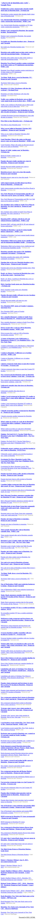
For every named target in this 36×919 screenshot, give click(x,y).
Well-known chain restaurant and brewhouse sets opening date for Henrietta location (15, 626)
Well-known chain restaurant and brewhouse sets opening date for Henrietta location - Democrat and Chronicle (17, 620)
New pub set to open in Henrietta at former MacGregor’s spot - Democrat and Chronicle (15, 563)
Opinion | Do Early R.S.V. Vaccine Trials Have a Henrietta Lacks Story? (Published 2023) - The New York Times (17, 435)
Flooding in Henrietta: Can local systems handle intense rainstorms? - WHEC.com (16, 230)
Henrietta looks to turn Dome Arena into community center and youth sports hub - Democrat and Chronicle (18, 507)
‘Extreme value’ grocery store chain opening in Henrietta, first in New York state (15, 716)
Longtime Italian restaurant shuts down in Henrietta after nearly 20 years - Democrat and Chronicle (18, 485)
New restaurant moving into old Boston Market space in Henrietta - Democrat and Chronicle (16, 772)
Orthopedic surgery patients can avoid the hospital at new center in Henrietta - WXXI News (18, 449)
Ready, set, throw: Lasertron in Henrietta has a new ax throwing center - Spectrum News (17, 274)
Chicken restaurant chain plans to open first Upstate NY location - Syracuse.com (18, 364)
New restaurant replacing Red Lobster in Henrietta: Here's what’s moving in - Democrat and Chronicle (18, 698)
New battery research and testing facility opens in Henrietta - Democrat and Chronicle (17, 761)
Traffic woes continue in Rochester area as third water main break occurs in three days (17, 105)
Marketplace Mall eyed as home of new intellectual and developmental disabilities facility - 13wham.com (18, 241)
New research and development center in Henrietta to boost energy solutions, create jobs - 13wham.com (17, 375)
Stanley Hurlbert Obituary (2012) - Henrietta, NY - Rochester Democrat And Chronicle (16, 879)
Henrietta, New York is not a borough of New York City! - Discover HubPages (17, 907)
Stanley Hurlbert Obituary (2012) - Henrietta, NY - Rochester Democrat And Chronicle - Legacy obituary (17, 872)
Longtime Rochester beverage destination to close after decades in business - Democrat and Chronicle (17, 111)
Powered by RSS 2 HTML (27, 917)
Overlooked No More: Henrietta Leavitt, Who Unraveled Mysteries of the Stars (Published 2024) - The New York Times (17, 461)
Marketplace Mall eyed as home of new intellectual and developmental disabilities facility (17, 247)
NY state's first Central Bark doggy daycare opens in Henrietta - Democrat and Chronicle (18, 839)
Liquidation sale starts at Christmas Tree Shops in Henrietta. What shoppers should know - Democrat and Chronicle (17, 670)
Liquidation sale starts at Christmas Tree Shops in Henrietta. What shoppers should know (16, 676)
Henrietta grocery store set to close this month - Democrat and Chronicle (16, 172)
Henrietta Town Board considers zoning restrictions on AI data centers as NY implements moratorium (17, 72)
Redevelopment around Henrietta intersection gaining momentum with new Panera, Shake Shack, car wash (17, 754)
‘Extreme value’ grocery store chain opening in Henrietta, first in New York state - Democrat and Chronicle (17, 709)
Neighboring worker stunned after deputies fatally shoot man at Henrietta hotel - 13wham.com (17, 9)
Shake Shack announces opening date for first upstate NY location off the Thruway (17, 603)
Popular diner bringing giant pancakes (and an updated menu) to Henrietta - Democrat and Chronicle (16, 794)
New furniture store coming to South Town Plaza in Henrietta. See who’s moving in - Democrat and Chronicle (17, 206)
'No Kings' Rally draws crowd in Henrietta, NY (15, 579)
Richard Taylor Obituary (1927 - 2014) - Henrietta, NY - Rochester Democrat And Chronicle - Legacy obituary (17, 885)
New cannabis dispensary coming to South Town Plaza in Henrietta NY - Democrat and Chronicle (16, 317)
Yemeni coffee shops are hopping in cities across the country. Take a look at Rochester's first (16, 651)
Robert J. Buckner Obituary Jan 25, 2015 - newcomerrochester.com (15, 860)
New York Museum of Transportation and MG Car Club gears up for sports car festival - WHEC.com (17, 194)
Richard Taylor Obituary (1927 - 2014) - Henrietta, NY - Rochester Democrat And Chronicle (18, 891)
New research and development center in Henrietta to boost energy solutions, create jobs (17, 381)
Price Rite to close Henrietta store (11, 125)
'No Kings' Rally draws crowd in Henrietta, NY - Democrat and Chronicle (16, 78)
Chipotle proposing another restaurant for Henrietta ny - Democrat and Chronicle (18, 411)
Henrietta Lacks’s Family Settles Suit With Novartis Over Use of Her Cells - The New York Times (17, 541)
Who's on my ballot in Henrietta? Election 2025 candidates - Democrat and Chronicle (16, 129)
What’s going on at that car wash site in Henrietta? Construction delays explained (16, 429)
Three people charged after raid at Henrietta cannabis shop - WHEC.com (15, 530)
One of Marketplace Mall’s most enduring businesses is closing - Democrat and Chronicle (18, 585)
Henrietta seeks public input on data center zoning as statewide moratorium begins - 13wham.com (18, 53)
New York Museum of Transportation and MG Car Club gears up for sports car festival (18, 200)
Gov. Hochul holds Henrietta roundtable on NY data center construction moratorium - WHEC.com (18, 20)
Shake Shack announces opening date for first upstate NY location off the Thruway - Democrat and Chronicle (18, 596)
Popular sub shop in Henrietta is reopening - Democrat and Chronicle (15, 519)
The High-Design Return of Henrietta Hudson (15, 854)
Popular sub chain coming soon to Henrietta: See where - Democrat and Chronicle (16, 552)
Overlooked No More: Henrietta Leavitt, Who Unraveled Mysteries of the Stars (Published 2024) (16, 467)
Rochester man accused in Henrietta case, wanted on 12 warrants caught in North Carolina (17, 741)
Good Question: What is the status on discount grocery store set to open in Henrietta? (17, 145)
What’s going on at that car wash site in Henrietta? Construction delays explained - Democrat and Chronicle (17, 423)
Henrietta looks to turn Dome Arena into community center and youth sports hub (16, 514)
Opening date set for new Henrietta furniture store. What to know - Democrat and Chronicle (17, 263)
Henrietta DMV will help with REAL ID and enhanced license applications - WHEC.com (15, 219)
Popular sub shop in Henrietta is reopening (13, 524)
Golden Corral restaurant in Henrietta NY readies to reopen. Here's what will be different (16, 404)
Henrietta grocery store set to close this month (14, 177)
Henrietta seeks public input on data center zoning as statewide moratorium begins (17, 58)
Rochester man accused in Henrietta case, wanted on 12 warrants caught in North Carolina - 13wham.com (18, 735)
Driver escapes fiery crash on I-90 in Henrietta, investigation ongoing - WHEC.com (16, 328)
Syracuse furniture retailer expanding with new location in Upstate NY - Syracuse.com (16, 633)
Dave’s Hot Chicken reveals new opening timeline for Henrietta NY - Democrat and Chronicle (18, 658)
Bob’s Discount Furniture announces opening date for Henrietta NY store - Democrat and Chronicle (17, 496)
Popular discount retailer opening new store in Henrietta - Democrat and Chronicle (16, 162)
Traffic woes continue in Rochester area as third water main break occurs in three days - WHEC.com (18, 100)
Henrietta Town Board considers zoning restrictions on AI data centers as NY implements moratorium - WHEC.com (17, 64)
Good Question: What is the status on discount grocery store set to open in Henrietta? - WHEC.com (18, 140)
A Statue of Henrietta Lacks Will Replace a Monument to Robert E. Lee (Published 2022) (17, 346)
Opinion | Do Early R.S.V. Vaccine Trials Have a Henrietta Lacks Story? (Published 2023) (15, 442)
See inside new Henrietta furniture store (13, 47)
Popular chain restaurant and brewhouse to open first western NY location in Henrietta (17, 691)
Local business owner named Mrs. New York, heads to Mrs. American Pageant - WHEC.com (17, 723)
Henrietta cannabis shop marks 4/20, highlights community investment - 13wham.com (16, 252)
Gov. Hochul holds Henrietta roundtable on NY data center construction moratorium (16, 26)
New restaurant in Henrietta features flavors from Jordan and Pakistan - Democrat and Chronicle (17, 828)
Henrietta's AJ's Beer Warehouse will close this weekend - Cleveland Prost (16, 89)
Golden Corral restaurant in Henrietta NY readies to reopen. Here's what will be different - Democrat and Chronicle (18, 398)
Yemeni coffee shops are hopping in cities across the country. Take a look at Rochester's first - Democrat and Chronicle (17, 645)
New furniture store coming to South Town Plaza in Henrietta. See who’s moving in (16, 212)
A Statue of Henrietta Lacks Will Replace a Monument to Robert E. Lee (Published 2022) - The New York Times (17, 340)
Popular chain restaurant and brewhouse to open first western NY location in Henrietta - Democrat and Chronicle (17, 684)
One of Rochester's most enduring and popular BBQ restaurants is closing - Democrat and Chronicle (18, 806)
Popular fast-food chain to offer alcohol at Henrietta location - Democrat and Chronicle (17, 474)
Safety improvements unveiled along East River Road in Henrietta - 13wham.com (16, 183)
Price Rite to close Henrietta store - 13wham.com (16, 121)
